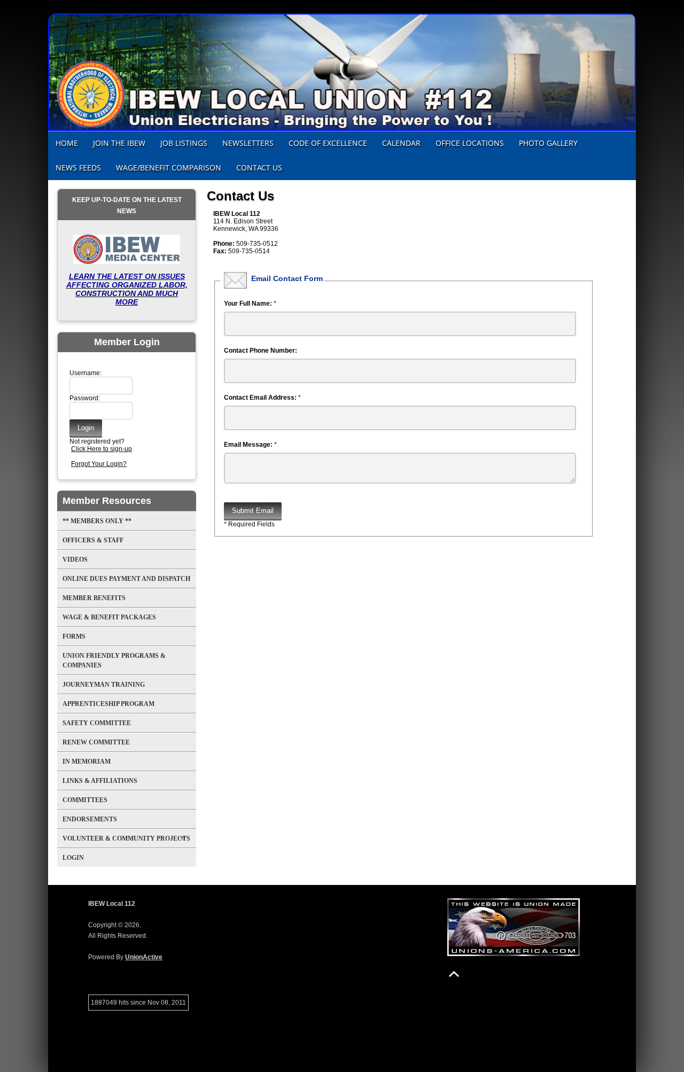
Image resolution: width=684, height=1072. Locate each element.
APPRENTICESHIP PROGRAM (108, 704)
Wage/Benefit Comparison (168, 167)
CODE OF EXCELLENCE (328, 143)
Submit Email (253, 511)
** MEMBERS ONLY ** (97, 521)
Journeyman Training (104, 684)
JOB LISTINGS (183, 143)
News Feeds (78, 167)
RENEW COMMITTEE (96, 742)
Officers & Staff (93, 540)
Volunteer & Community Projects (126, 838)
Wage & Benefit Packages (109, 617)
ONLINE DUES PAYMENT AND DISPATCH (126, 578)
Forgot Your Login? (99, 464)
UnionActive (143, 957)
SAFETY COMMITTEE (97, 723)
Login (73, 857)
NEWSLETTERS (248, 143)
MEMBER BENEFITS (94, 598)
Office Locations (470, 143)
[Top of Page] (454, 974)
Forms (74, 636)
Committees (85, 800)
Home (67, 143)
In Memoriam (87, 761)
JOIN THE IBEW (119, 143)
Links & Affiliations (100, 780)
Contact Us (259, 167)
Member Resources (107, 500)
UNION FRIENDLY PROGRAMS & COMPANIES (114, 660)
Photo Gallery (548, 143)
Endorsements (90, 819)
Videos (75, 559)
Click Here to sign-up (101, 449)
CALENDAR (401, 143)
